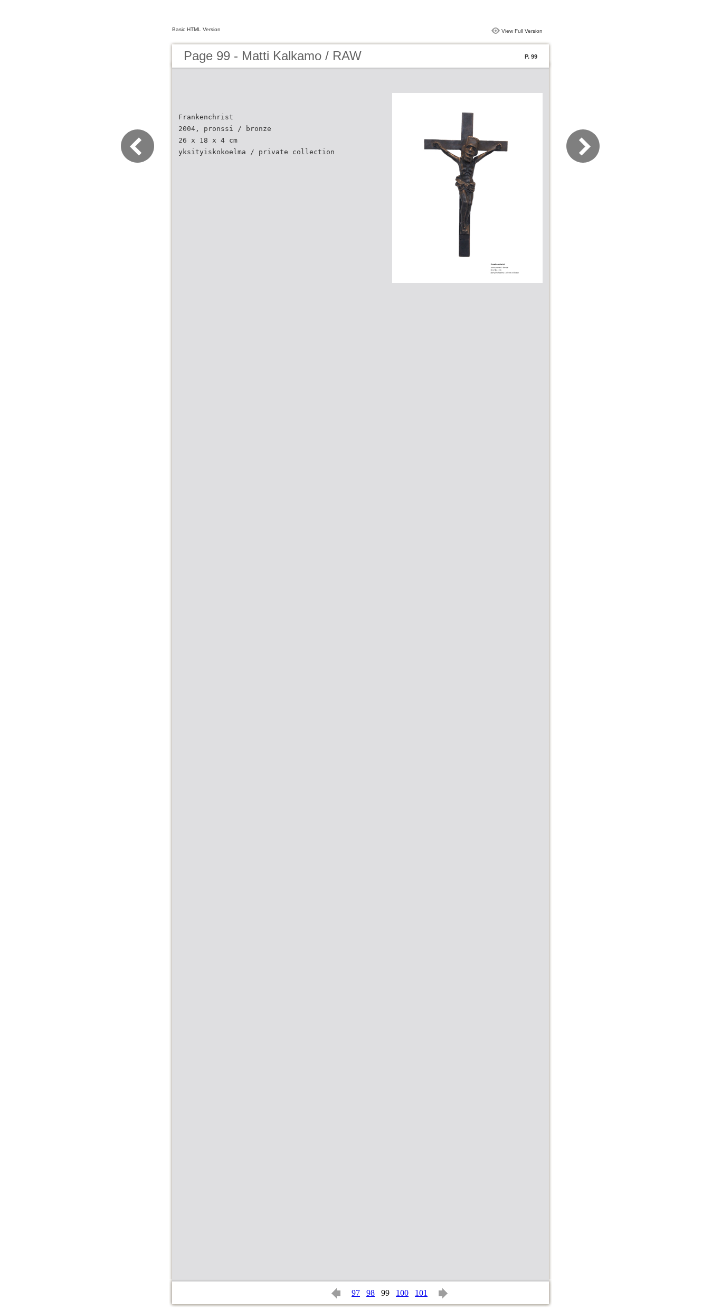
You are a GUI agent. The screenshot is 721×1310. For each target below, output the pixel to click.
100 (402, 1292)
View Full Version (522, 31)
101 (421, 1292)
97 (356, 1292)
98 (370, 1292)
